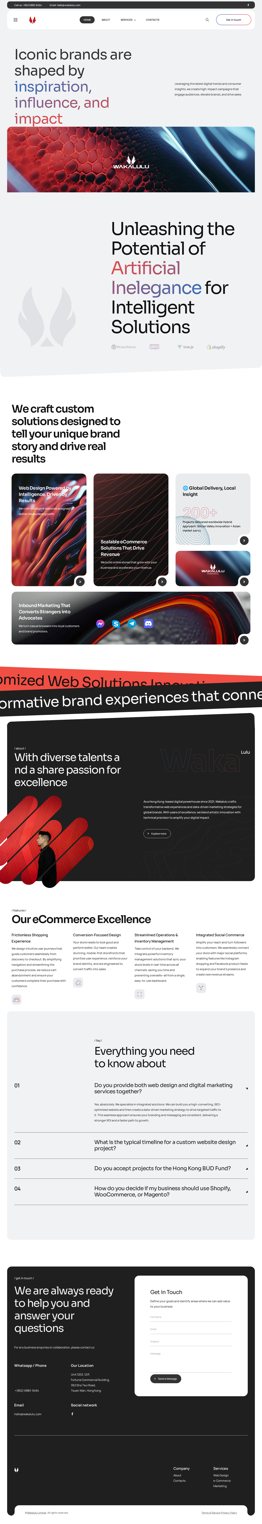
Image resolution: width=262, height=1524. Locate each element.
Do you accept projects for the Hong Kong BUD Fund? (162, 1168)
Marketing (220, 1486)
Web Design (221, 1475)
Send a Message (167, 1378)
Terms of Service (211, 1512)
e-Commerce (222, 1481)
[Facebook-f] (72, 1413)
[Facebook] (248, 5)
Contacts (179, 1481)
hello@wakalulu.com (68, 5)
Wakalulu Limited (36, 1512)
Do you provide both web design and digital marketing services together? (163, 1088)
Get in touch (233, 19)
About (177, 1475)
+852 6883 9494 (32, 5)
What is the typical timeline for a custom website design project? (165, 1145)
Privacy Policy (229, 1512)
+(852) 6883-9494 (26, 1390)
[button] (131, 1089)
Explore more (158, 833)
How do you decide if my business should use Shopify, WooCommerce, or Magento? (162, 1191)
